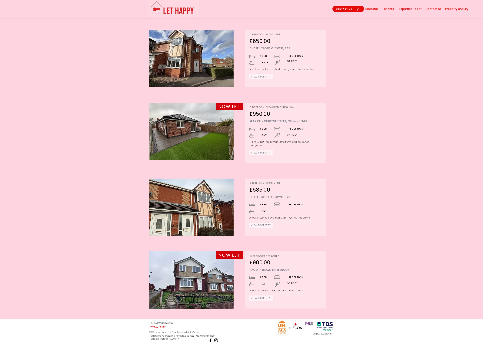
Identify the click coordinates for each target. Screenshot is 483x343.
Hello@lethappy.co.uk (161, 323)
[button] (191, 58)
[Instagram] (216, 340)
